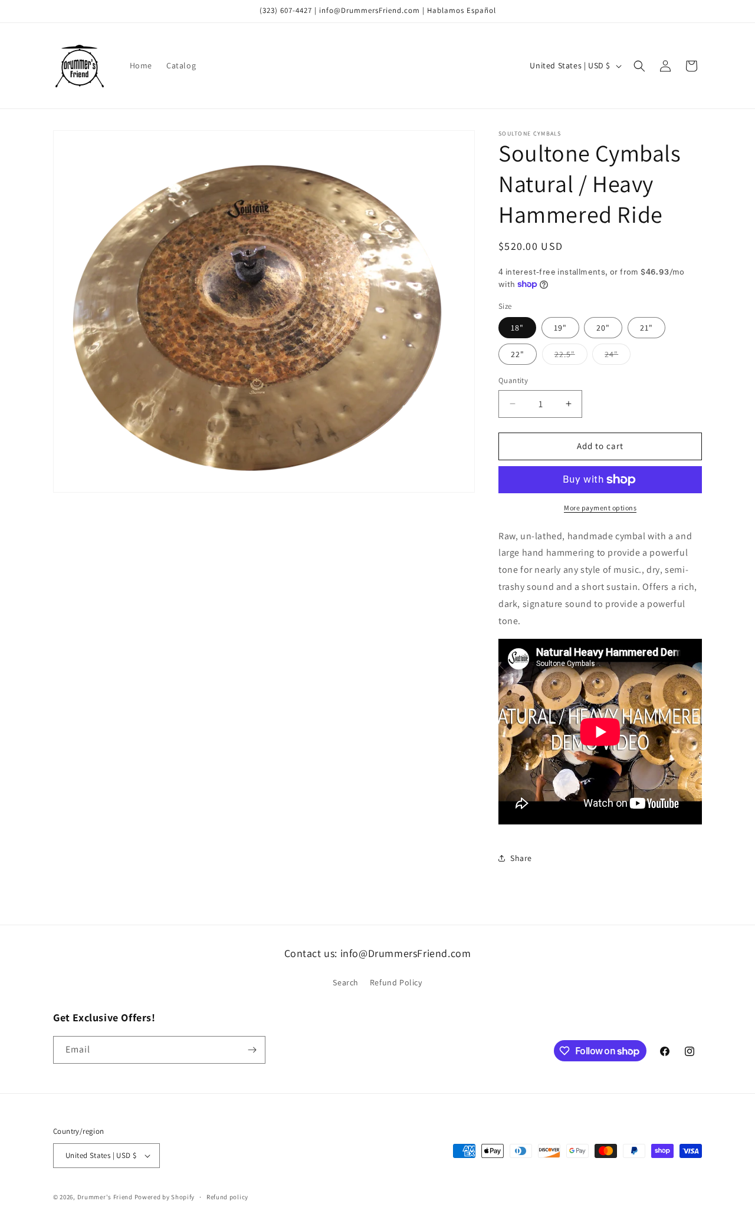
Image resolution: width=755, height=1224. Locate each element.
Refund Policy (396, 982)
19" (560, 327)
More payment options (600, 507)
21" (646, 327)
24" (618, 356)
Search (346, 982)
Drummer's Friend (105, 1197)
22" (517, 354)
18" (517, 327)
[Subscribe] (252, 1050)
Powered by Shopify (164, 1197)
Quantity (513, 380)
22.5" (570, 356)
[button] (639, 66)
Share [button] (521, 858)
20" (603, 327)
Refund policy (227, 1197)
